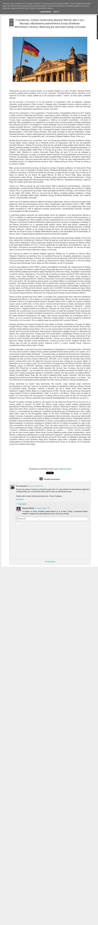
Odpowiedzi (23, 504)
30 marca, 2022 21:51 (35, 486)
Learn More (45, 12)
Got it (56, 12)
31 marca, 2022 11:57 (42, 508)
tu (87, 398)
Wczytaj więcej (50, 561)
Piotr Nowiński (21, 486)
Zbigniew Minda (65, 469)
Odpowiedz (20, 499)
